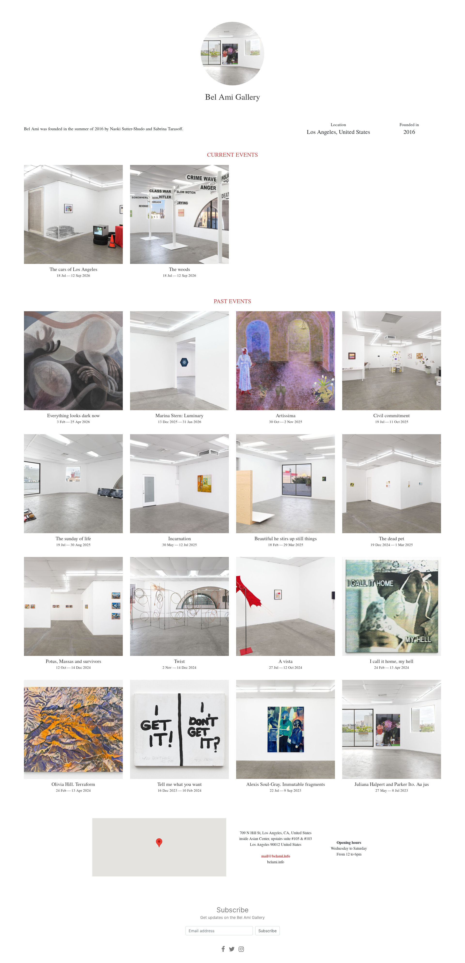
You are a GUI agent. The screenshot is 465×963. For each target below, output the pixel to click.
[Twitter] (232, 949)
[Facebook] (223, 949)
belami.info (275, 861)
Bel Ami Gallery (232, 96)
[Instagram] (241, 949)
